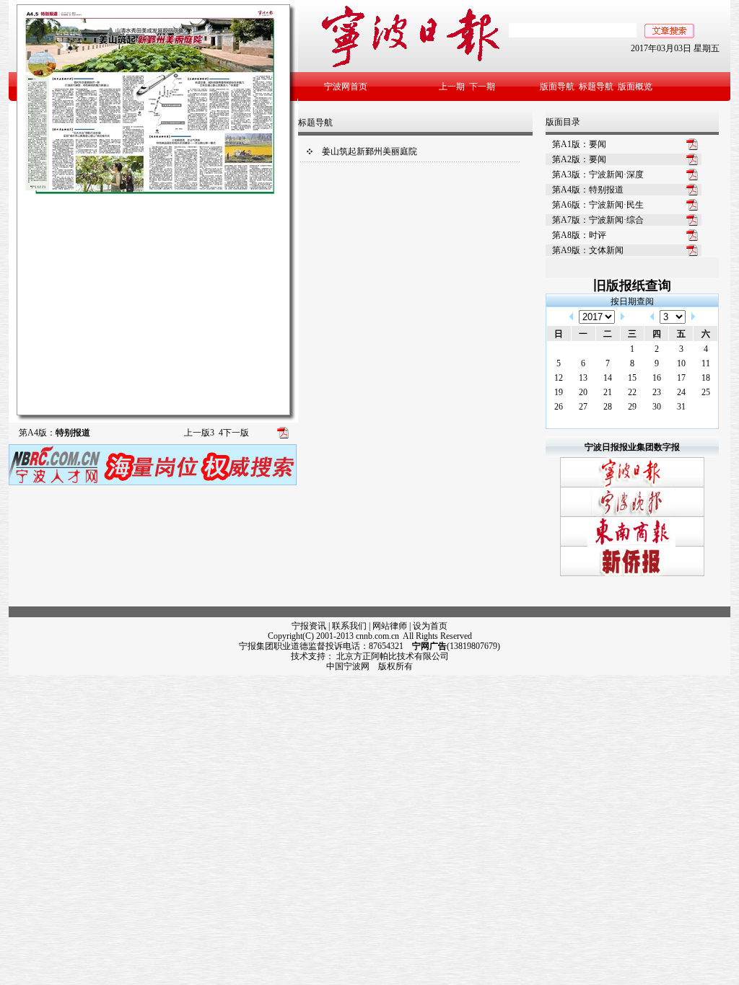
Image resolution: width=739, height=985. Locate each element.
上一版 (199, 433)
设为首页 (430, 626)
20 (583, 392)
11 (705, 363)
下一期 (482, 86)
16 (656, 378)
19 (558, 392)
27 (583, 407)
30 (656, 407)
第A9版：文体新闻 (588, 250)
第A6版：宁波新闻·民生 (598, 205)
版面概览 (635, 86)
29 (632, 407)
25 (705, 392)
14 (607, 378)
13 (583, 378)
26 (558, 407)
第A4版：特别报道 (588, 190)
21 (607, 392)
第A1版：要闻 (579, 144)
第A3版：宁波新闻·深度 (598, 174)
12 (558, 378)
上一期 (452, 86)
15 (632, 378)
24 (681, 392)
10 (681, 363)
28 (607, 407)
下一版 (234, 433)
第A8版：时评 (579, 235)
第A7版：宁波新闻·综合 (598, 220)
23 (656, 392)
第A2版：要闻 (579, 159)
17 (681, 378)
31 (681, 407)
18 (705, 378)
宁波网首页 (345, 86)
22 (632, 392)
